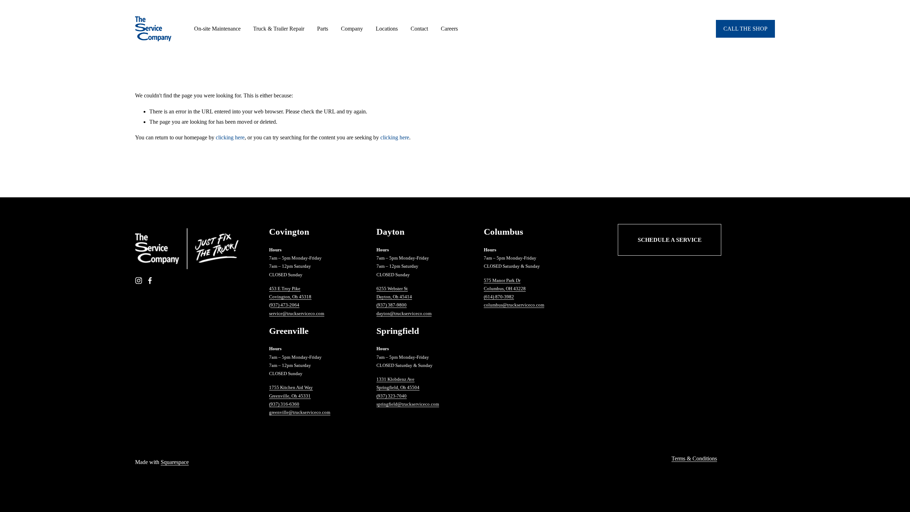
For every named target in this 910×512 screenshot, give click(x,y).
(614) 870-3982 (499, 296)
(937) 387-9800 (391, 305)
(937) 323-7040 (391, 396)
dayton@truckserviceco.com (404, 313)
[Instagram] (138, 280)
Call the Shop (745, 29)
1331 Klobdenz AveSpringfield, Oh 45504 (397, 383)
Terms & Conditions (694, 458)
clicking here (230, 137)
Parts (322, 29)
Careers (449, 29)
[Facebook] (150, 280)
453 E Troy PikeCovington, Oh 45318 (290, 292)
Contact (419, 29)
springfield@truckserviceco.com (407, 404)
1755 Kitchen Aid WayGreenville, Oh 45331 (291, 391)
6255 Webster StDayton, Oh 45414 (394, 292)
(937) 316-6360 (284, 404)
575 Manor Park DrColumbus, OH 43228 (505, 284)
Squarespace (175, 462)
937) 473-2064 (285, 305)
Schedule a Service (670, 240)
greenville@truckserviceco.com (299, 412)
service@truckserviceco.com (296, 313)
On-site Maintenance (217, 29)
